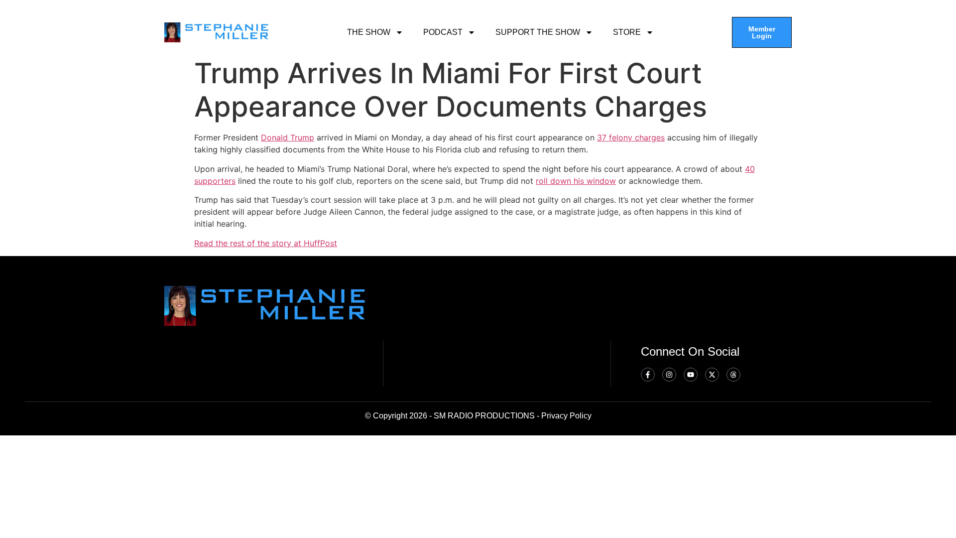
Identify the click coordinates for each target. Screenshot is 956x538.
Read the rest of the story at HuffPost (265, 243)
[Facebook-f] (648, 375)
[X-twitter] (712, 375)
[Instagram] (669, 375)
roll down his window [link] (576, 181)
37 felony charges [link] (631, 137)
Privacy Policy (566, 415)
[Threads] (733, 375)
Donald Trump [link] (287, 137)
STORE (627, 32)
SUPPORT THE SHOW (537, 32)
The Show (368, 32)
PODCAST (443, 32)
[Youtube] (691, 375)
